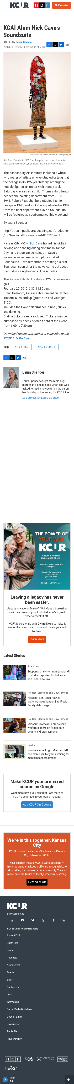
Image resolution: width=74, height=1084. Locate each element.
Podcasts (12, 957)
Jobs (9, 994)
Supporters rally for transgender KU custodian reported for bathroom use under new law (49, 675)
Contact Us (13, 987)
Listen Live (12, 943)
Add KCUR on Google (37, 804)
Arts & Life (21, 347)
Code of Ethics (15, 1016)
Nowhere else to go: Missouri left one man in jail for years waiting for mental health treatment (48, 754)
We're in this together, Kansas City (37, 843)
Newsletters (13, 965)
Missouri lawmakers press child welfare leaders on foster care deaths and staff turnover (47, 727)
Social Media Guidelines (19, 1009)
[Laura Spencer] (11, 377)
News (10, 950)
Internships (13, 1002)
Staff (10, 980)
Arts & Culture (46, 347)
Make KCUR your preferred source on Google (37, 784)
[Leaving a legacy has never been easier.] (37, 556)
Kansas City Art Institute (26, 279)
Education (33, 666)
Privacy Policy (14, 1039)
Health (31, 745)
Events (10, 972)
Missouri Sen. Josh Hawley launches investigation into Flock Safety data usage (47, 701)
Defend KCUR (37, 882)
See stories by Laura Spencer (41, 398)
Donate (63, 5)
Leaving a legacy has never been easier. (37, 600)
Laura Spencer (24, 42)
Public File (12, 1031)
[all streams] (69, 1079)
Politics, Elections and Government (48, 692)
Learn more (37, 639)
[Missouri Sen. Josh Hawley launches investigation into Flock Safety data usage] (14, 699)
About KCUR (13, 935)
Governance (13, 1024)
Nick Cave (36, 243)
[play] (5, 1079)
